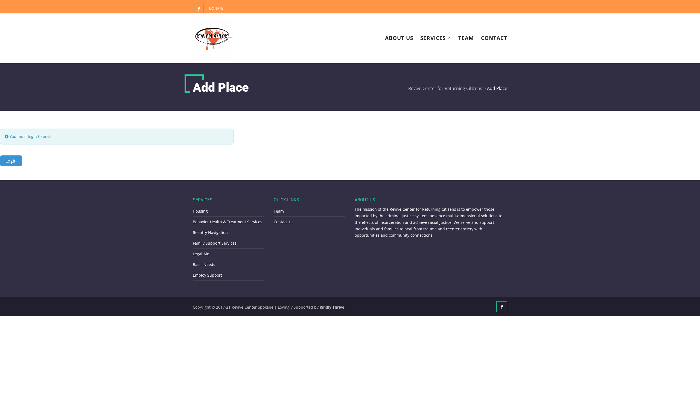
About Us (399, 39)
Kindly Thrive (332, 307)
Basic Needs (204, 264)
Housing (200, 211)
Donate (216, 8)
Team (466, 39)
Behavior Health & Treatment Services (227, 221)
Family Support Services (215, 243)
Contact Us (283, 221)
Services (433, 39)
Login (11, 161)
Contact (494, 39)
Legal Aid (201, 253)
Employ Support (207, 275)
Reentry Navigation (210, 232)
